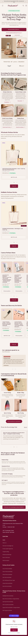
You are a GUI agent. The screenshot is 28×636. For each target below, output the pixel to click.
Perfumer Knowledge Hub (8, 545)
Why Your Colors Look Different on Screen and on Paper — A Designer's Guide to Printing (13, 433)
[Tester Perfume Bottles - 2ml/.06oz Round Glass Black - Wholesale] (7, 323)
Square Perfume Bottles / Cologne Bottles (11, 607)
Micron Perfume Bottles (7, 571)
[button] (2, 5)
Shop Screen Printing (7, 127)
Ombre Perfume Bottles (7, 583)
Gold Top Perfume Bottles (8, 601)
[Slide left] (11, 182)
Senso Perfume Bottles (7, 574)
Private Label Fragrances (8, 548)
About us (4, 542)
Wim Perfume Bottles (7, 577)
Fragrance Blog (6, 551)
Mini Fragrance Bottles (7, 610)
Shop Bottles (6, 102)
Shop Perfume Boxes (20, 127)
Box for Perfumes (6, 557)
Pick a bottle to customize (14, 421)
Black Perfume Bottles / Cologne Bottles (11, 598)
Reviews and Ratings (7, 554)
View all (14, 186)
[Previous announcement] (2, 1)
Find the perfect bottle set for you (13, 32)
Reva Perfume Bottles (7, 586)
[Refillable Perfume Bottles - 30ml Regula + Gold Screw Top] (14, 220)
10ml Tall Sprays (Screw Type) (9, 580)
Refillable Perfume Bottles (8, 595)
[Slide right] (16, 182)
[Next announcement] (25, 1)
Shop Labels (20, 100)
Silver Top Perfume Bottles (8, 604)
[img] (14, 356)
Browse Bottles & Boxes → (14, 29)
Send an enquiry (6, 560)
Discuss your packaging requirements (14, 507)
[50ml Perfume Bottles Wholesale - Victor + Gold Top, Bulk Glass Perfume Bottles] (14, 160)
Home (4, 539)
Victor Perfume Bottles (7, 568)
